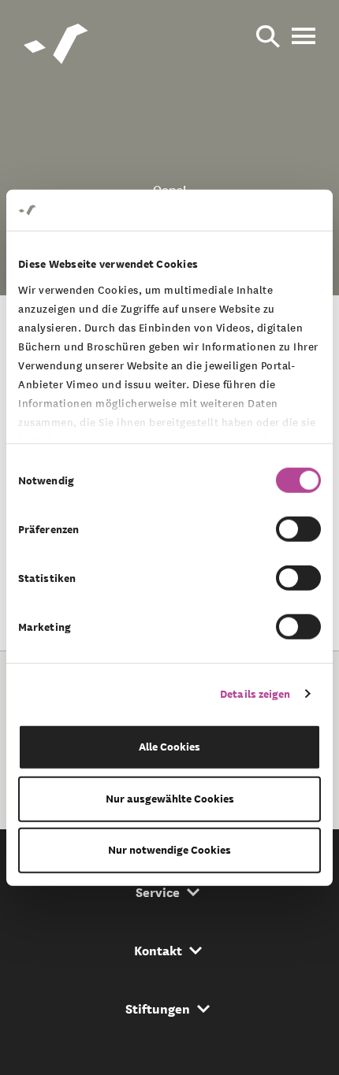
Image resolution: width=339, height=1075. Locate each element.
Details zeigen (255, 693)
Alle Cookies (169, 747)
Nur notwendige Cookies (169, 850)
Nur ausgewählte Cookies (170, 798)
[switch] (298, 529)
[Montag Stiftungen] (57, 47)
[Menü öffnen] (303, 37)
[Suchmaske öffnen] (268, 37)
